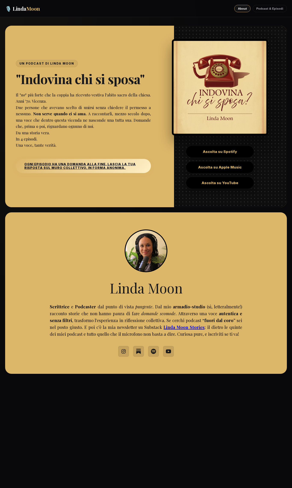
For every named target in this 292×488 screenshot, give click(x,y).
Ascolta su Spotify (220, 151)
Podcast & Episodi (269, 8)
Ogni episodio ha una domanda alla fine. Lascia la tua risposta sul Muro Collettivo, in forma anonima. (80, 166)
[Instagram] (123, 351)
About (242, 8)
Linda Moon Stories (184, 327)
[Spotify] (153, 351)
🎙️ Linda (22, 8)
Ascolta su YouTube (220, 183)
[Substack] (138, 351)
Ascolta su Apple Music (220, 167)
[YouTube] (168, 351)
